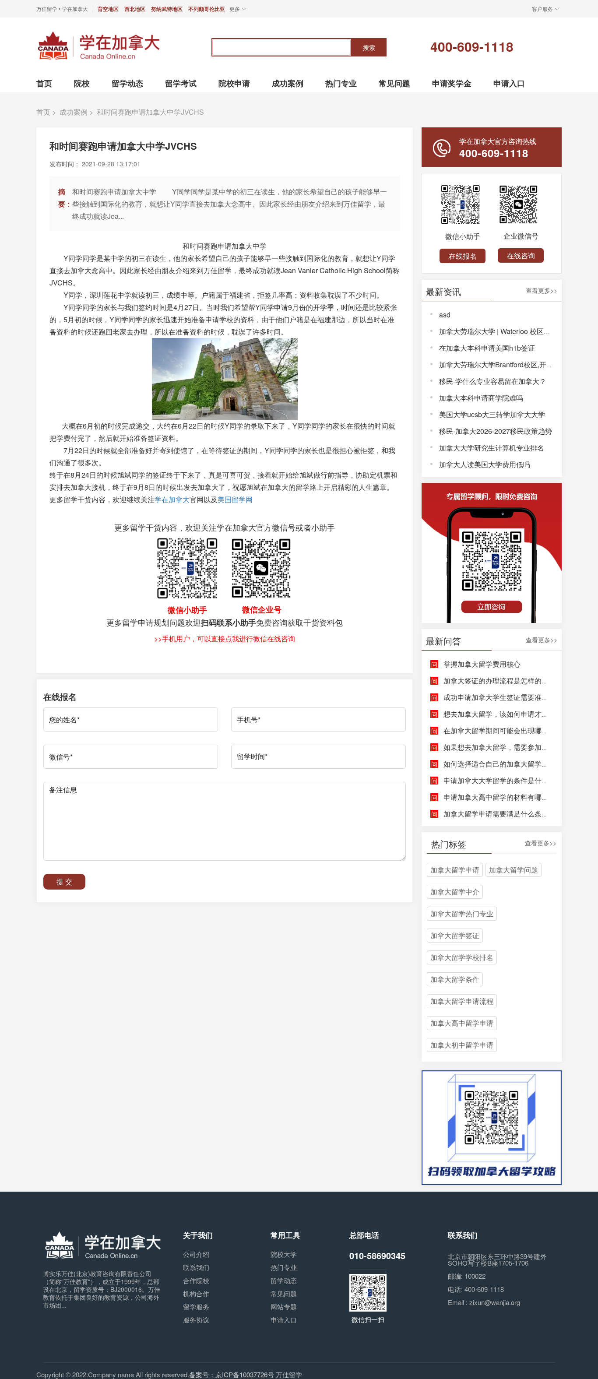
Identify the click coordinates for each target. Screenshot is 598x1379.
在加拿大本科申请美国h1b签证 (487, 348)
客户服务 (542, 8)
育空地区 (108, 9)
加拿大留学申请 (454, 870)
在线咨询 (521, 255)
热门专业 (284, 1267)
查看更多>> (541, 291)
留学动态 (284, 1280)
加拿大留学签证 (454, 935)
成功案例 (74, 112)
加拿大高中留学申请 (461, 1023)
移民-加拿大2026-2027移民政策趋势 (495, 431)
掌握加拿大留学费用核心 (482, 664)
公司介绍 (196, 1254)
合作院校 (196, 1280)
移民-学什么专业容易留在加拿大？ (492, 381)
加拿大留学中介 (454, 891)
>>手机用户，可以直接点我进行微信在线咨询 (224, 638)
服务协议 (196, 1319)
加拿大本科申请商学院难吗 (481, 398)
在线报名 (463, 256)
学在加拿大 (172, 499)
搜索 (369, 47)
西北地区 (134, 9)
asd (444, 315)
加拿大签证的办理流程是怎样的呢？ (499, 680)
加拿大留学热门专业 (461, 913)
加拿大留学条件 (454, 979)
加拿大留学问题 (513, 870)
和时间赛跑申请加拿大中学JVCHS (150, 112)
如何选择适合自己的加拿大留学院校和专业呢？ (517, 764)
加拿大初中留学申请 (461, 1045)
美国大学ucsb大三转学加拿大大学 (492, 414)
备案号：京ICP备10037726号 (231, 1374)
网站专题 (284, 1306)
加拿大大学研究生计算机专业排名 (491, 448)
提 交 (64, 881)
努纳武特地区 (167, 9)
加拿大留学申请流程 (461, 1001)
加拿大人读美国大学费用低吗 (484, 464)
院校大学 (284, 1254)
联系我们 (196, 1267)
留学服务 (196, 1306)
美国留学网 (235, 499)
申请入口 (284, 1319)
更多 (234, 8)
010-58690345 (377, 1255)
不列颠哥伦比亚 (206, 9)
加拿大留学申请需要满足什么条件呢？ (503, 814)
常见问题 (284, 1293)
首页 (43, 112)
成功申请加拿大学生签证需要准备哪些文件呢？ (517, 697)
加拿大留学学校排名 (461, 957)
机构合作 (196, 1293)
